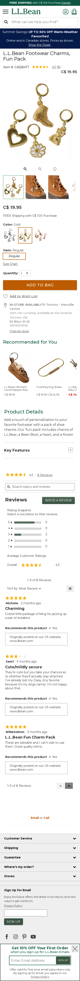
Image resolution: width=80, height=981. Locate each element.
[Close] (75, 948)
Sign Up (63, 960)
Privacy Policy (40, 976)
